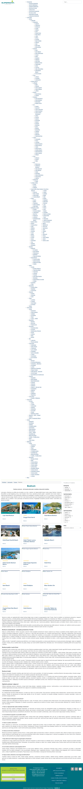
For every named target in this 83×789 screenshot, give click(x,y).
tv (65, 522)
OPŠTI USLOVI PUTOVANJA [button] (59, 770)
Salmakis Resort (49, 540)
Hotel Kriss (47, 563)
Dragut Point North (29, 517)
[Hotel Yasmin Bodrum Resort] (10, 553)
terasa (66, 520)
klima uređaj (68, 515)
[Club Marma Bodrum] (52, 508)
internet (67, 500)
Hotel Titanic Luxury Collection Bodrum (29, 540)
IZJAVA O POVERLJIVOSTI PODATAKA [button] (59, 778)
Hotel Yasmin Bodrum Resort (9, 563)
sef (65, 519)
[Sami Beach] (4, 571)
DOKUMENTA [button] (59, 768)
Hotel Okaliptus (28, 585)
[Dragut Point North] (31, 508)
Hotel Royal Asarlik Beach (10, 540)
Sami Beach (6, 585)
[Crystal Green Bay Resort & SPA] (9, 594)
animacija (67, 496)
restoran (67, 505)
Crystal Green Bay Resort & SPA (10, 608)
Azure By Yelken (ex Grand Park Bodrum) (50, 608)
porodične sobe (69, 502)
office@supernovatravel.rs (38, 774)
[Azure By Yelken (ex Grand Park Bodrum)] (52, 594)
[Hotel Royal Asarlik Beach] (10, 530)
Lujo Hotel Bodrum (8, 515)
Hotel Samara (27, 608)
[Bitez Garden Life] (47, 571)
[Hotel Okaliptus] (26, 571)
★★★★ (67, 489)
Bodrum (4, 518)
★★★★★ (67, 490)
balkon (66, 512)
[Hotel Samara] (26, 594)
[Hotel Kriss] (46, 548)
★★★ (66, 487)
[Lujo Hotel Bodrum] (10, 508)
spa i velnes (68, 507)
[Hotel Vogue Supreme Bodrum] (30, 548)
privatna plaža (68, 504)
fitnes (66, 499)
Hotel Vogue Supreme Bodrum (30, 563)
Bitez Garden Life (49, 585)
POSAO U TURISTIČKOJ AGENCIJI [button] (59, 780)
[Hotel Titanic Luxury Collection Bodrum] (29, 526)
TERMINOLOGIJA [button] (59, 775)
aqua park (67, 497)
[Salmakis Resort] (52, 530)
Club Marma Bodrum (50, 515)
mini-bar (67, 517)
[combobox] (72, 2)
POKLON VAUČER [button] (59, 783)
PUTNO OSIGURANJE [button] (59, 773)
